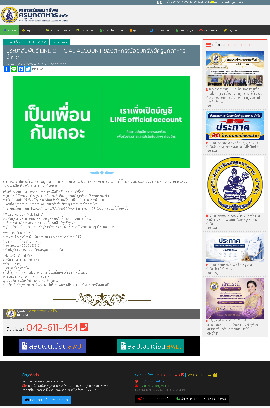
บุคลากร (137, 30)
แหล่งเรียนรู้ (184, 30)
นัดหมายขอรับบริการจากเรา (49, 399)
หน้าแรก (11, 30)
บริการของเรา (160, 30)
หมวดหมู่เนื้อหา (13, 42)
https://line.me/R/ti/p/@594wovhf (54, 208)
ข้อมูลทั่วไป (31, 30)
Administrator (60, 42)
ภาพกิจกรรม (86, 30)
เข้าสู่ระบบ (233, 30)
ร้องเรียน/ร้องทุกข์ (155, 398)
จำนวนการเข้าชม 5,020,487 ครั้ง (203, 398)
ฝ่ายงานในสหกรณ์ (112, 30)
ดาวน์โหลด (209, 30)
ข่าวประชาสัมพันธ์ (59, 30)
